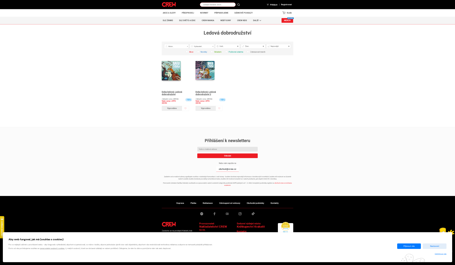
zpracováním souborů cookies (52, 248)
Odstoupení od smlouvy (229, 203)
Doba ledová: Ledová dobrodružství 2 (206, 93)
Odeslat (227, 156)
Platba (193, 203)
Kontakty (275, 203)
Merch (288, 20)
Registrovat (286, 5)
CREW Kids (242, 20)
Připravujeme (221, 13)
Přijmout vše (409, 246)
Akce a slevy (169, 13)
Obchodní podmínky (255, 203)
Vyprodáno (172, 108)
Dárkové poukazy (243, 13)
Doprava (180, 203)
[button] (256, 20)
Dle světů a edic (187, 20)
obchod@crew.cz (227, 169)
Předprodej (188, 13)
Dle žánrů (168, 20)
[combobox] (176, 46)
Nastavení (434, 246)
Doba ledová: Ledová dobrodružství (172, 93)
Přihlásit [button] (273, 5)
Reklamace (208, 203)
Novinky (204, 13)
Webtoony (225, 20)
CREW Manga (208, 20)
